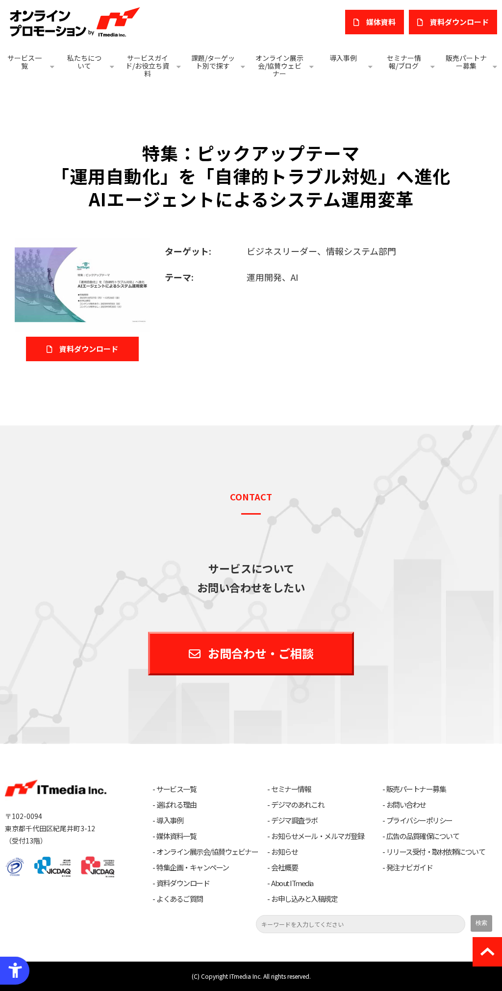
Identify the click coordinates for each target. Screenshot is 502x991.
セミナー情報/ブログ (404, 62)
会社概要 (284, 867)
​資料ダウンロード (459, 22)
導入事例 (343, 58)
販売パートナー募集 (466, 62)
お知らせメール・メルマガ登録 (317, 836)
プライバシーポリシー (419, 820)
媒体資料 (381, 22)
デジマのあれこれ (297, 804)
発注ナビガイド (409, 867)
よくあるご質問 (179, 898)
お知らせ (284, 851)
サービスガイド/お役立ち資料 (147, 65)
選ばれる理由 (176, 804)
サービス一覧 (24, 62)
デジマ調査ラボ (294, 820)
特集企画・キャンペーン (192, 867)
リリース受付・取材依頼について (435, 851)
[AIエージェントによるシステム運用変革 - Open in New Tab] (82, 283)
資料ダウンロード (88, 349)
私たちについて (84, 62)
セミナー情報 (291, 789)
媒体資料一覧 (176, 836)
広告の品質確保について (422, 836)
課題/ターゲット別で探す (213, 62)
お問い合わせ (406, 804)
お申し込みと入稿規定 (304, 898)
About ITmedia (292, 883)
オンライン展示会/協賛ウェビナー (279, 65)
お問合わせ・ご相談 (261, 653)
